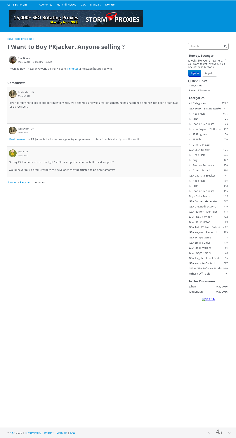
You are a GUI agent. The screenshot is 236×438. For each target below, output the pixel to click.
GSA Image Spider (208, 253)
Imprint (48, 432)
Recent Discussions (201, 90)
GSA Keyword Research (208, 232)
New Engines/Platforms (210, 129)
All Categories (208, 103)
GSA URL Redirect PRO (208, 206)
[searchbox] (208, 46)
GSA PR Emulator (208, 222)
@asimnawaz (17, 139)
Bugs (210, 119)
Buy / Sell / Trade (208, 196)
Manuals (95, 4)
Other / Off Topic (208, 273)
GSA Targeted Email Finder (208, 258)
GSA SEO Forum (17, 4)
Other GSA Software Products (208, 268)
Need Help (210, 113)
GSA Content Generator (208, 201)
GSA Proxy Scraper (208, 217)
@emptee (73, 68)
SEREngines (210, 134)
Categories (45, 4)
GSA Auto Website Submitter (208, 227)
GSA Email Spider (208, 242)
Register (25, 182)
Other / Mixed (210, 144)
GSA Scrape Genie (208, 237)
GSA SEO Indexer (208, 149)
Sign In (11, 182)
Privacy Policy (33, 432)
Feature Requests (210, 124)
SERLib (210, 139)
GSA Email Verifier (208, 247)
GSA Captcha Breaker (208, 175)
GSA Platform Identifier (208, 211)
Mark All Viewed (66, 4)
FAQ (72, 432)
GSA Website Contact (208, 263)
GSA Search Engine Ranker (208, 108)
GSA (83, 4)
